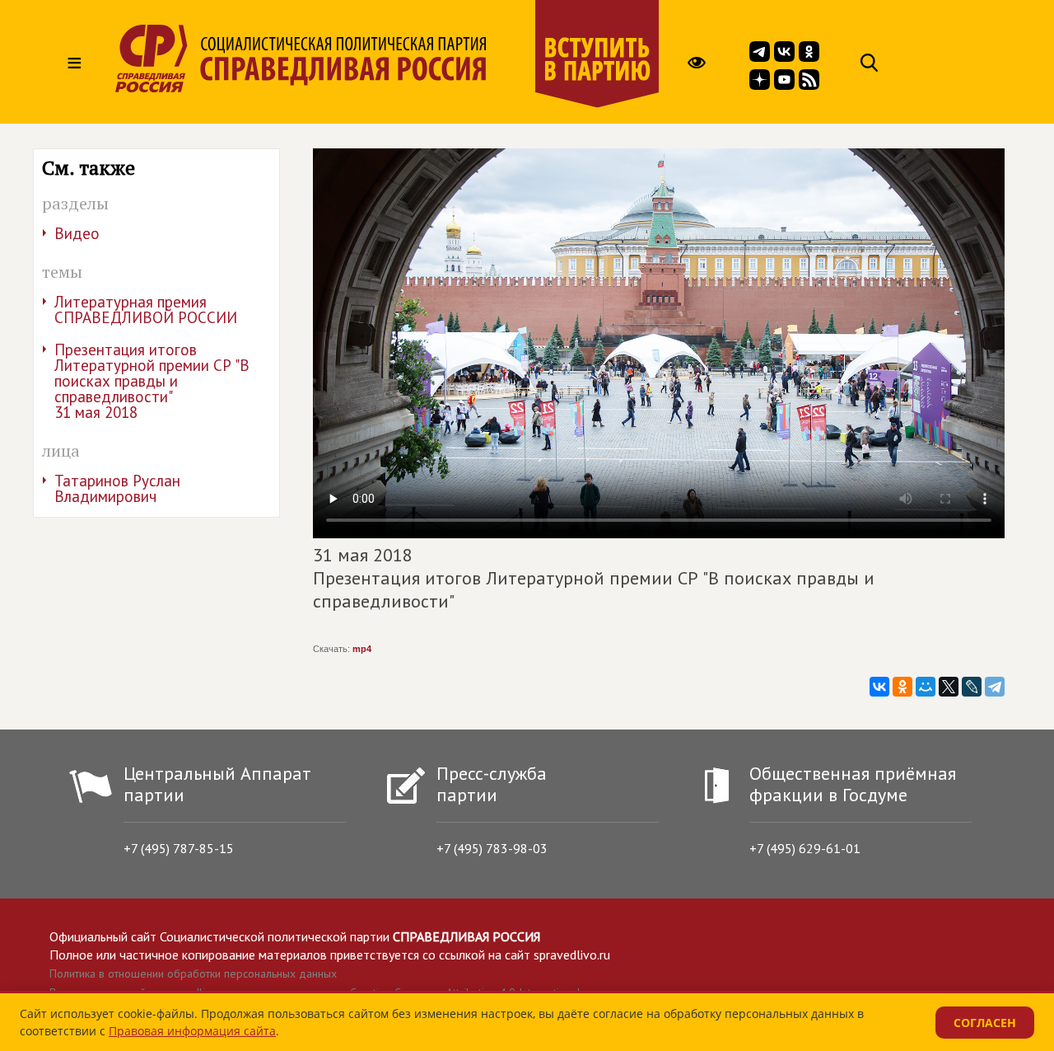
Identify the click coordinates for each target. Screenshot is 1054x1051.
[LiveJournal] (972, 687)
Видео (77, 233)
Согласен (985, 1022)
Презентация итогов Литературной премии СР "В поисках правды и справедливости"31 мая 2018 (152, 381)
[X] (948, 687)
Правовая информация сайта (192, 1031)
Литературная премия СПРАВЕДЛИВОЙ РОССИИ (145, 309)
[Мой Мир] (925, 687)
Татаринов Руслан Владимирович (117, 488)
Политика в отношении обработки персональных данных (193, 973)
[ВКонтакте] (879, 687)
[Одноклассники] (902, 687)
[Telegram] (995, 687)
